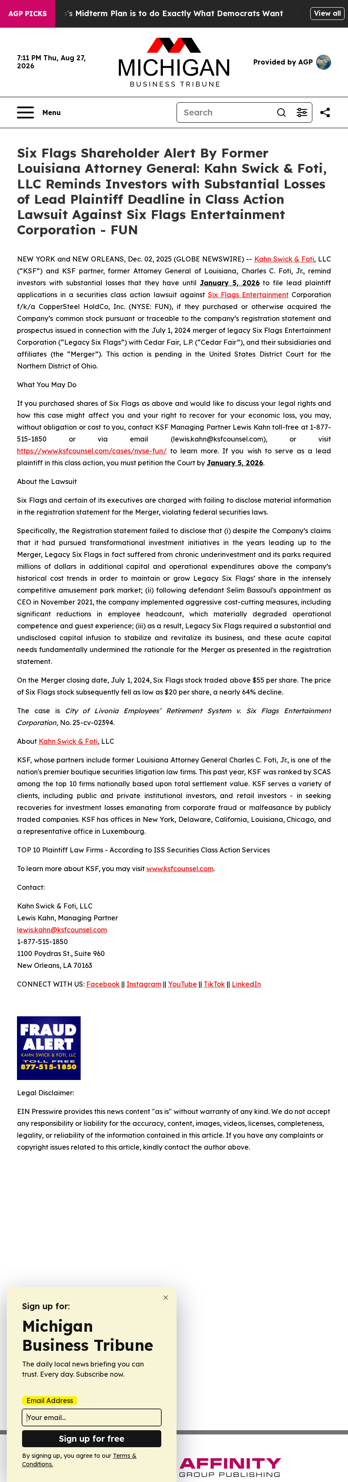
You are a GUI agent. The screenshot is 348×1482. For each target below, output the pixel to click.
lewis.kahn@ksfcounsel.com (62, 929)
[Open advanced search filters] (302, 112)
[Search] (281, 112)
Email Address (49, 1400)
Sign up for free (91, 1438)
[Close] (166, 1298)
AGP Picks (27, 13)
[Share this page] (325, 112)
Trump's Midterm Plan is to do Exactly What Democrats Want (162, 13)
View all (327, 13)
